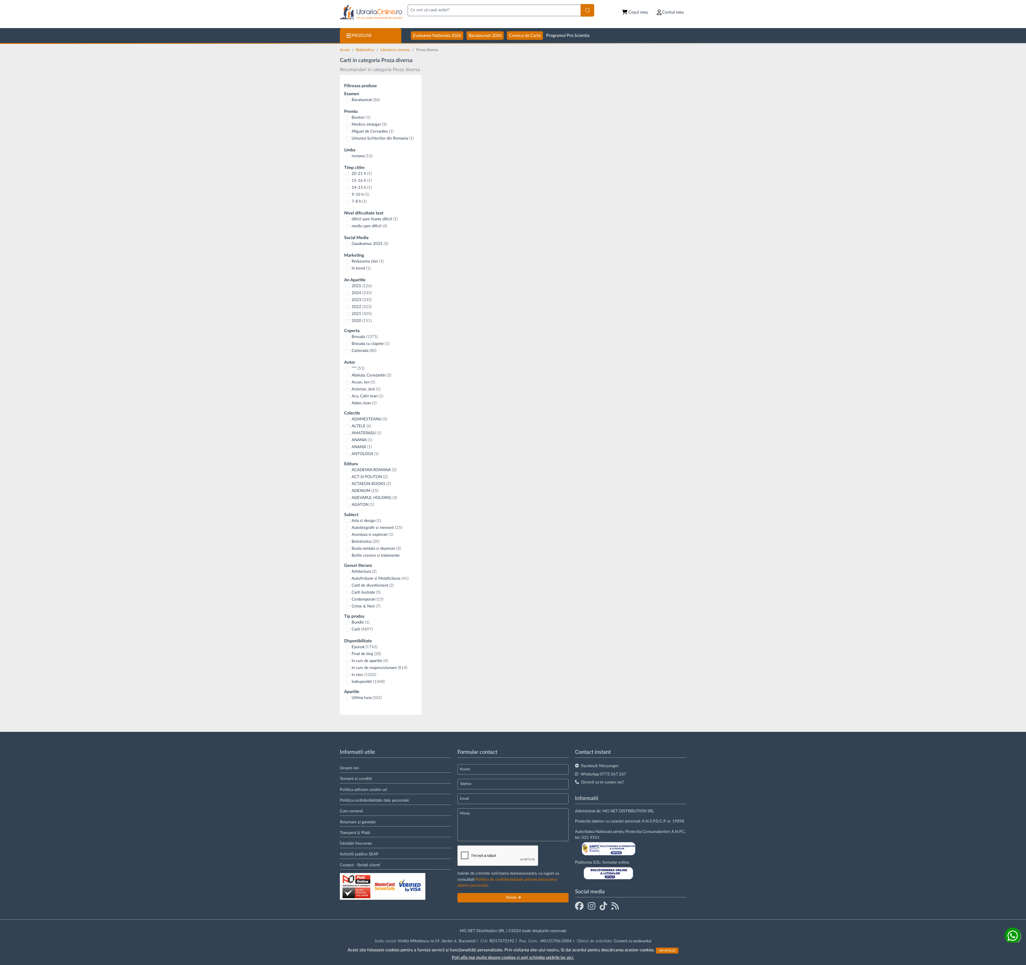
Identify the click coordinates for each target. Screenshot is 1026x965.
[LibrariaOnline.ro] (371, 12)
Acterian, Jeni (366, 389)
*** (358, 368)
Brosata (365, 337)
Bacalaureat (366, 100)
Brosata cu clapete (370, 344)
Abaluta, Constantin (371, 375)
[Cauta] (587, 10)
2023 (362, 300)
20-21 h (362, 174)
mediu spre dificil (369, 226)
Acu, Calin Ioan (367, 396)
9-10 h (360, 195)
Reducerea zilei (368, 261)
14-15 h (362, 188)
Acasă (345, 50)
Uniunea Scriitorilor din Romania (383, 138)
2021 (362, 314)
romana (362, 156)
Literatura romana (395, 50)
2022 (362, 307)
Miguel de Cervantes (373, 131)
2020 (362, 321)
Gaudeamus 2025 (370, 244)
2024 (362, 293)
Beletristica (365, 50)
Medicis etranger (369, 124)
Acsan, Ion (363, 382)
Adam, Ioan (364, 403)
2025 (362, 286)
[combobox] (494, 10)
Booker (361, 118)
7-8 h (359, 201)
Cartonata (364, 351)
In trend (361, 268)
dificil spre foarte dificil (375, 219)
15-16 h (362, 181)
